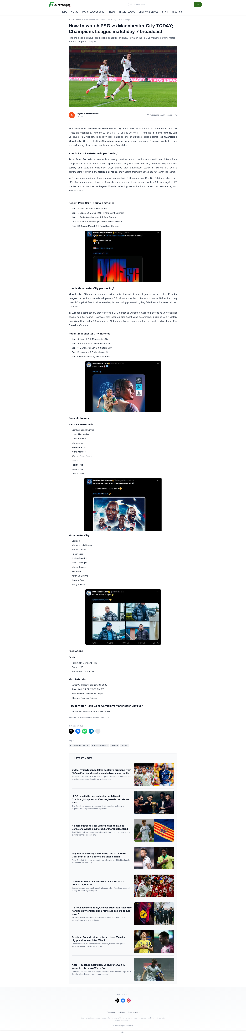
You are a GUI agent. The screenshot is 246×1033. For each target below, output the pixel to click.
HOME (64, 12)
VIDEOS (74, 12)
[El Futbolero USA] (59, 4)
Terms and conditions (115, 1012)
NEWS (112, 12)
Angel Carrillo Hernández (87, 113)
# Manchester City (100, 745)
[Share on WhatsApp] (84, 731)
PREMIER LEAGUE (127, 12)
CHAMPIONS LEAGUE (148, 12)
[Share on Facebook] (77, 731)
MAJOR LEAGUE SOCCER (93, 12)
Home (71, 19)
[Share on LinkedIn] (91, 731)
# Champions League (79, 745)
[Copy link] (97, 731)
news (78, 19)
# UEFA (115, 745)
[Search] (198, 4)
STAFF (165, 12)
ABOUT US (177, 12)
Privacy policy (134, 1012)
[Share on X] (71, 731)
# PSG (124, 745)
